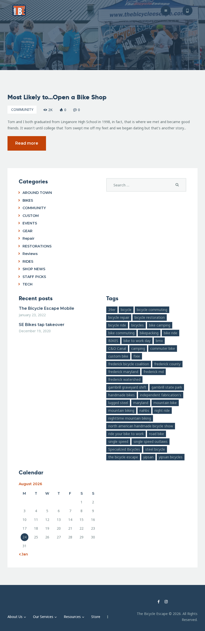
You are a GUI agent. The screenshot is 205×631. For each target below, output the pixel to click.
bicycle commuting (152, 309)
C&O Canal (117, 348)
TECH (27, 284)
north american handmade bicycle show (140, 426)
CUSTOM (30, 215)
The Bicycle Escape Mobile (46, 308)
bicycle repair (118, 317)
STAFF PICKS (34, 276)
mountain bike (165, 402)
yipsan (148, 457)
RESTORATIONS (37, 246)
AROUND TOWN (37, 192)
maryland (140, 402)
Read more (26, 143)
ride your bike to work (126, 433)
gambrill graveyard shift (127, 387)
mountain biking (121, 410)
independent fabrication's (160, 395)
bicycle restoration (149, 317)
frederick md (154, 371)
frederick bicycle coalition (128, 364)
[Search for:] (146, 185)
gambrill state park (167, 387)
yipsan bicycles (170, 457)
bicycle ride (117, 325)
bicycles (137, 325)
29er (112, 309)
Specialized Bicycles (124, 449)
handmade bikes (121, 395)
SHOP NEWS (33, 269)
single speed (118, 441)
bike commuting (121, 333)
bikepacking (149, 333)
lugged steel (118, 402)
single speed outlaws (151, 441)
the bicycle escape (123, 457)
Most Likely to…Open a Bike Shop (57, 97)
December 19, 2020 (35, 331)
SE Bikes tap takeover (41, 324)
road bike (156, 433)
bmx (159, 340)
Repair (28, 238)
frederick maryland (123, 371)
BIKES (27, 200)
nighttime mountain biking (129, 418)
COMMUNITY (22, 109)
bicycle (126, 309)
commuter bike (162, 348)
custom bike (118, 356)
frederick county (167, 364)
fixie (137, 356)
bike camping (159, 325)
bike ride (170, 333)
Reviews (30, 253)
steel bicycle (155, 449)
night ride (162, 410)
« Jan (23, 554)
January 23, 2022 (32, 314)
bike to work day (137, 340)
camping (138, 348)
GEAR (27, 231)
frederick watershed (124, 379)
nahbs (144, 410)
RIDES (27, 261)
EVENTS (29, 223)
